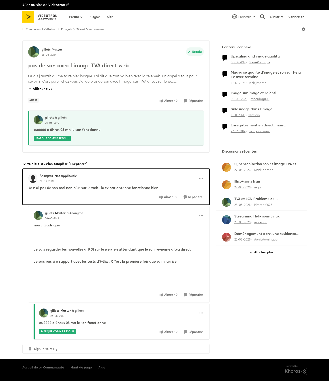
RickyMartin (258, 83)
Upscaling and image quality (255, 56)
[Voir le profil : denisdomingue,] (226, 237)
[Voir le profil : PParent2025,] (226, 202)
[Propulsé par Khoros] (296, 370)
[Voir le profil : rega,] (226, 184)
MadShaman (263, 170)
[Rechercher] (262, 16)
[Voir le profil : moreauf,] (226, 219)
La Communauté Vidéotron (39, 29)
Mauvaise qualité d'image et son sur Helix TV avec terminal (266, 74)
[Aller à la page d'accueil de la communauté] (41, 17)
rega (257, 187)
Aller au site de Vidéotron (43, 4)
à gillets (61, 117)
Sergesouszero (259, 131)
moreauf (260, 222)
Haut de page (81, 367)
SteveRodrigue (259, 62)
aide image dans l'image (251, 109)
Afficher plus (42, 89)
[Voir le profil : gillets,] (38, 119)
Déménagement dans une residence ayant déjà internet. (265, 234)
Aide (101, 367)
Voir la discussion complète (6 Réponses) (57, 164)
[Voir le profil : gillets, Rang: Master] (33, 51)
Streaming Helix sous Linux (257, 216)
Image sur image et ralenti (253, 93)
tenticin (254, 115)
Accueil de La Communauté (43, 367)
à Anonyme (75, 213)
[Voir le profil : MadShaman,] (226, 167)
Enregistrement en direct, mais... (258, 125)
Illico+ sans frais (247, 181)
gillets (46, 49)
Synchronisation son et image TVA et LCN (265, 164)
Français (66, 29)
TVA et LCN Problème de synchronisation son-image (257, 199)
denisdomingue (266, 239)
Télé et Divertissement (91, 29)
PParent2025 (263, 205)
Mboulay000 (260, 99)
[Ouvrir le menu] (303, 29)
